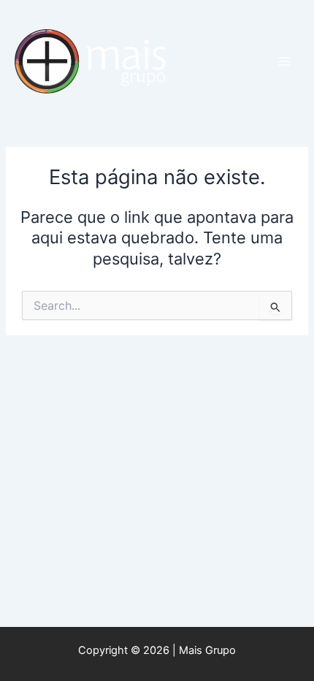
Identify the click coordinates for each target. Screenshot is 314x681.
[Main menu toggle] (284, 61)
